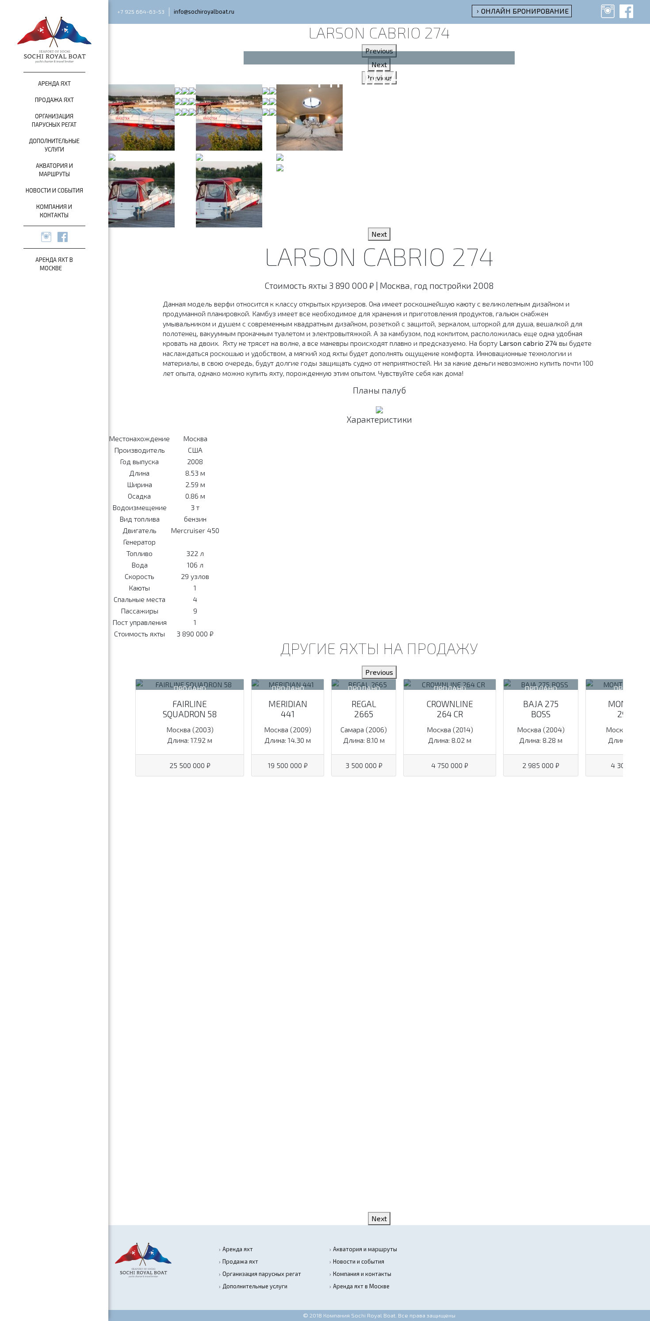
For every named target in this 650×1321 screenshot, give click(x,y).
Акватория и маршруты (365, 1249)
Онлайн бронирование (525, 11)
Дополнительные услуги (254, 1286)
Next (379, 64)
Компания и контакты (362, 1273)
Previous (379, 50)
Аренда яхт (54, 83)
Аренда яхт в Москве (361, 1286)
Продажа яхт (54, 99)
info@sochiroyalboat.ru (204, 11)
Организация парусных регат (261, 1273)
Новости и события (54, 190)
